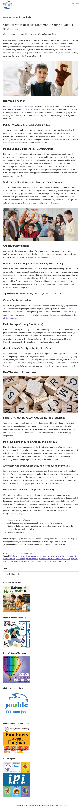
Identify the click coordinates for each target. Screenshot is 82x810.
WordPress (58, 806)
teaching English (59, 561)
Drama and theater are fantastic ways (18, 106)
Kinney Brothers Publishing (22, 553)
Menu (77, 4)
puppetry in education (45, 561)
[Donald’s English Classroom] (16, 657)
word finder (60, 501)
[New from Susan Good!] (16, 587)
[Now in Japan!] (16, 763)
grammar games (32, 559)
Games (6, 251)
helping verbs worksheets (46, 315)
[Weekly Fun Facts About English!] (16, 728)
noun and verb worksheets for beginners (19, 315)
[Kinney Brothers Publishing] (16, 622)
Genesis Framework (47, 806)
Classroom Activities (20, 556)
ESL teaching (20, 559)
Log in (65, 806)
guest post (66, 559)
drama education (68, 556)
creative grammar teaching (39, 556)
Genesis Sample (33, 806)
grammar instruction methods (50, 559)
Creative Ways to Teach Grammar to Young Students (38, 25)
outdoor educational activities (25, 561)
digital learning (55, 556)
